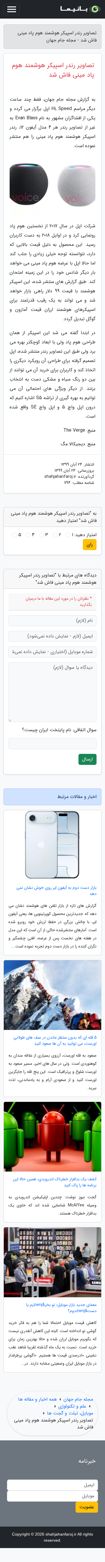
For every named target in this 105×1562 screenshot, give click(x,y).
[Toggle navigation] (12, 9)
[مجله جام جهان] (80, 9)
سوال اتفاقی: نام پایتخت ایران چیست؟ (59, 730)
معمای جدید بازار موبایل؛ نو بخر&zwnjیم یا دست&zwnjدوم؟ (61, 1308)
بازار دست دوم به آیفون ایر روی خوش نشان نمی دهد (56, 891)
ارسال (87, 759)
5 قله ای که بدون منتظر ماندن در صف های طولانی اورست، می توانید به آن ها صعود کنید (55, 1041)
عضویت (86, 1507)
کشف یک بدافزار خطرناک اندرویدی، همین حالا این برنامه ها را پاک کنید (55, 1182)
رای (90, 544)
